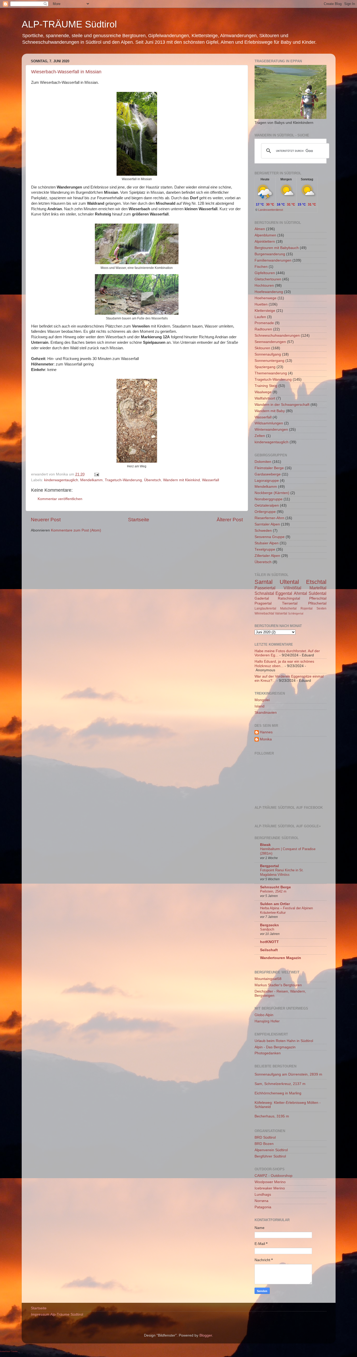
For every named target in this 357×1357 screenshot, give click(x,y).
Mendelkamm (91, 480)
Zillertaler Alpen (267, 556)
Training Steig (266, 386)
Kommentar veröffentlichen (60, 499)
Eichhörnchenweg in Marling (278, 1093)
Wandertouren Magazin (280, 958)
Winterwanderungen (271, 429)
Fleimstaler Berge (269, 468)
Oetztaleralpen (267, 505)
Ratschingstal (289, 598)
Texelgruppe (265, 549)
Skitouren (262, 348)
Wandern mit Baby (270, 411)
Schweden (263, 531)
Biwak (265, 845)
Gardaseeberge (268, 474)
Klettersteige (265, 311)
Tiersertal (289, 603)
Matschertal (288, 608)
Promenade (264, 323)
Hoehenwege (266, 298)
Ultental (289, 582)
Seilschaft (269, 950)
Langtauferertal (265, 608)
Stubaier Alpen (267, 543)
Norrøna (261, 1201)
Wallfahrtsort (265, 398)
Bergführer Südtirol (270, 1156)
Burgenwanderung (270, 254)
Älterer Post (230, 519)
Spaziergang (265, 367)
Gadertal (262, 598)
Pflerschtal (317, 598)
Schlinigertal (295, 613)
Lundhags (263, 1195)
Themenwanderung (271, 373)
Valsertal (281, 613)
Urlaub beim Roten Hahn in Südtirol (284, 1041)
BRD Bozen (264, 1144)
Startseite (138, 519)
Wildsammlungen (269, 423)
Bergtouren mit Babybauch (277, 248)
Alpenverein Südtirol (271, 1150)
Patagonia (263, 1207)
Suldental (317, 593)
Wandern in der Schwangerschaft (282, 405)
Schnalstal (264, 593)
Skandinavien (266, 712)
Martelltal (317, 587)
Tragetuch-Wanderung (123, 480)
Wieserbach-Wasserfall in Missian (66, 71)
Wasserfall (210, 480)
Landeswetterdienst (270, 209)
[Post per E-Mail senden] (96, 474)
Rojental (307, 608)
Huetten (261, 304)
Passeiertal (265, 587)
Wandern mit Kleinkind (181, 480)
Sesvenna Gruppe (270, 537)
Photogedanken (268, 1053)
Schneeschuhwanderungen (277, 335)
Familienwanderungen (273, 260)
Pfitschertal (317, 603)
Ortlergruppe (265, 512)
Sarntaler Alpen (267, 524)
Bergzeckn (269, 925)
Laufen (260, 317)
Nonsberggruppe (269, 499)
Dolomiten (263, 462)
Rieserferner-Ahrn (269, 518)
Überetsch (152, 480)
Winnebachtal (264, 613)
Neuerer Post (46, 519)
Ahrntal (300, 593)
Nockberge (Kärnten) (272, 493)
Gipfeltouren (265, 273)
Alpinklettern (265, 241)
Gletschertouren (268, 279)
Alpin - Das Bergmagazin (275, 1047)
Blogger (205, 1335)
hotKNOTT (269, 942)
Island (259, 706)
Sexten (321, 608)
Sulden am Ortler (275, 904)
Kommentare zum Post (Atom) (76, 530)
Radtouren (263, 329)
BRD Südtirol (265, 1137)
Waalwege (263, 392)
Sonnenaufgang (268, 354)
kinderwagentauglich (61, 480)
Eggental (283, 593)
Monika (266, 739)
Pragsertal (263, 603)
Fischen (261, 267)
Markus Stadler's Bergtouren (278, 985)
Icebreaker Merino (270, 1188)
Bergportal (269, 866)
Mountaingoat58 (268, 979)
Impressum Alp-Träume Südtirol (57, 1314)
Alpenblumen (265, 235)
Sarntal (264, 582)
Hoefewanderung (269, 292)
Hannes (266, 732)
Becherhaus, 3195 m (272, 1116)
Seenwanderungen (270, 342)
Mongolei (262, 700)
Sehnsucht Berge (275, 887)
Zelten (260, 436)
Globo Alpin (264, 1015)
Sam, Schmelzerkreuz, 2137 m (280, 1084)
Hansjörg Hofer (267, 1021)
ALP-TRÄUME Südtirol (69, 24)
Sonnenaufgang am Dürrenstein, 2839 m (288, 1074)
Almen (260, 229)
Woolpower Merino (270, 1182)
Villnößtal (292, 587)
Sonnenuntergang (269, 361)
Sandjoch (267, 929)
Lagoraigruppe (267, 481)
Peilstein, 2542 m (273, 891)
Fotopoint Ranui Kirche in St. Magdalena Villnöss (282, 872)
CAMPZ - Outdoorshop (273, 1176)
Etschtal (316, 582)
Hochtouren (264, 285)
